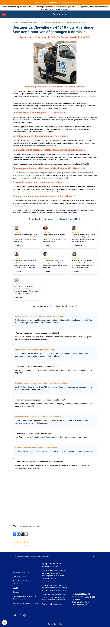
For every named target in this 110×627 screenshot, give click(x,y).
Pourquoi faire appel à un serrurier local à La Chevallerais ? (40, 462)
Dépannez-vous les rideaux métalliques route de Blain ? (38, 417)
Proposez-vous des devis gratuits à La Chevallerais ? (37, 447)
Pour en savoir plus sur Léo (51, 604)
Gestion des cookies (55, 624)
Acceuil (15, 588)
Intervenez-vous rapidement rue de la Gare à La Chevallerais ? (40, 316)
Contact (16, 592)
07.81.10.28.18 (60, 14)
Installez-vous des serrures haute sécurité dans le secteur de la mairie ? (44, 383)
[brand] (4, 14)
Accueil (15, 22)
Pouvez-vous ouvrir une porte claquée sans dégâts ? (37, 333)
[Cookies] (4, 622)
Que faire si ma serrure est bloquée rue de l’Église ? (36, 350)
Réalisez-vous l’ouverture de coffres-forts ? (33, 433)
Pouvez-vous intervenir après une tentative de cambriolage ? (40, 400)
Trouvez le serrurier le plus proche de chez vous (32, 556)
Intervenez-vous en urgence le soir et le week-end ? (37, 366)
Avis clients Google (82, 594)
